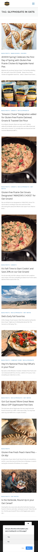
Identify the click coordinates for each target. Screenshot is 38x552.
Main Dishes (15, 53)
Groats (14, 110)
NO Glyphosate (23, 110)
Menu (33, 3)
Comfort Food (16, 360)
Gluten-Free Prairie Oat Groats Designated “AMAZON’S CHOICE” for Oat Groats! (18, 195)
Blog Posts (5, 53)
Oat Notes (27, 312)
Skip (23, 548)
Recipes (23, 53)
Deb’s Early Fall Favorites (13, 316)
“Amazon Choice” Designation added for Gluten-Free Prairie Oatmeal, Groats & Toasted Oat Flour (18, 117)
